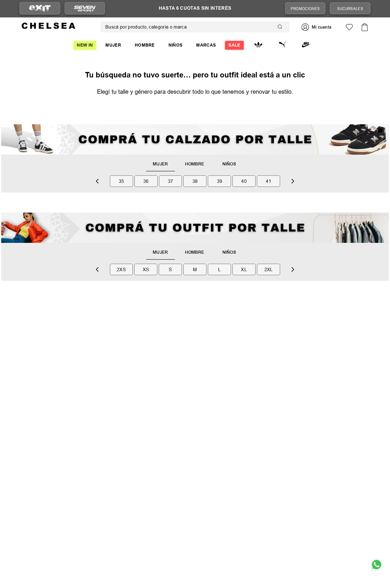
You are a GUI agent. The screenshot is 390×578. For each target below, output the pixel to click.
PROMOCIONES (305, 8)
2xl (268, 269)
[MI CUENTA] (317, 27)
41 (268, 181)
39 (219, 181)
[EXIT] (39, 8)
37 (170, 181)
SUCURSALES (350, 8)
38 (195, 181)
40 (244, 181)
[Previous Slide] (97, 181)
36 (146, 181)
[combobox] (195, 26)
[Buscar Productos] (281, 27)
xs (146, 269)
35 (121, 181)
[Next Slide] (292, 181)
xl (244, 269)
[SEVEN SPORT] (85, 8)
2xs (121, 269)
